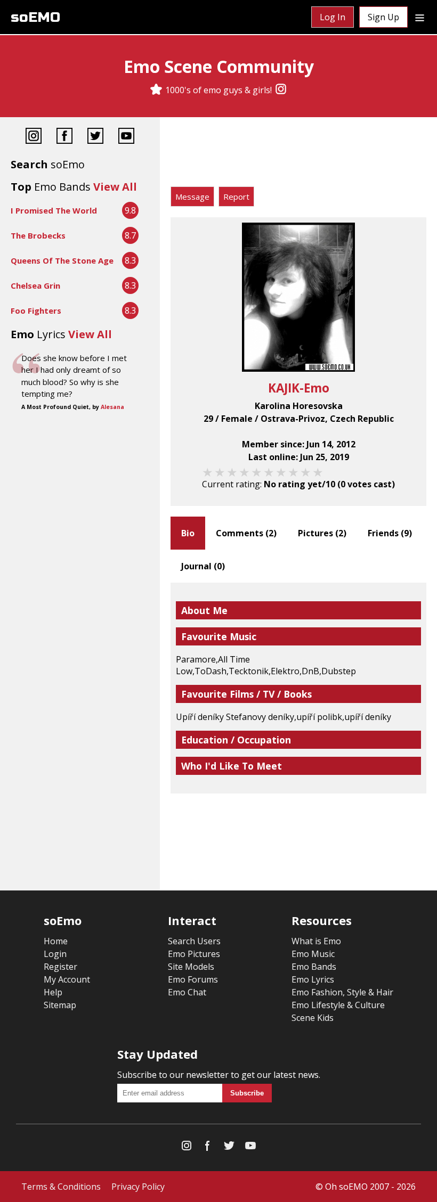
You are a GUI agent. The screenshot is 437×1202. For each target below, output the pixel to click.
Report (236, 196)
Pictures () (322, 533)
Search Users (194, 941)
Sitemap (60, 1005)
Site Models (191, 966)
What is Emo (316, 941)
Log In (332, 17)
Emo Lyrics (313, 979)
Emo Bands (314, 966)
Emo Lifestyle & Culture (338, 1005)
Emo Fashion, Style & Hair (342, 992)
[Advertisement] (298, 154)
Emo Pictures (194, 954)
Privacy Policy (138, 1186)
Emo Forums (193, 979)
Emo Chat (187, 992)
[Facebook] (64, 137)
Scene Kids (313, 1018)
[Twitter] (95, 137)
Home (56, 941)
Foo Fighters (36, 310)
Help (53, 992)
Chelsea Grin (35, 285)
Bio (188, 533)
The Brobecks (38, 235)
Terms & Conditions (61, 1186)
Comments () (246, 533)
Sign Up (383, 17)
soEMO (35, 17)
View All (115, 186)
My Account (67, 979)
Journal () (203, 566)
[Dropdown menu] (419, 17)
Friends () (390, 533)
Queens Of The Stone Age (62, 260)
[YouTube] (126, 137)
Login (55, 954)
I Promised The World (54, 210)
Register (60, 966)
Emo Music (313, 954)
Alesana (112, 407)
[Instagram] (281, 90)
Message (192, 196)
